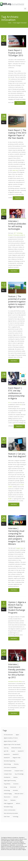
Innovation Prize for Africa (15, 681)
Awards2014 (7, 754)
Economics (16, 783)
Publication (13, 800)
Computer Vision (8, 774)
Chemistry (16, 764)
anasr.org (15, 170)
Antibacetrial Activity (16, 747)
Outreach (15, 797)
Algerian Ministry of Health (10, 741)
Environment (13, 787)
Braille (9, 498)
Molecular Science (19, 793)
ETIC (9, 402)
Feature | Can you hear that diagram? (17, 455)
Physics (5, 800)
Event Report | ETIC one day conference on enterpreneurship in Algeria (16, 393)
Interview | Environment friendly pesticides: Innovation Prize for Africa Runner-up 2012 (17, 671)
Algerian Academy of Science (11, 738)
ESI (21, 404)
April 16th (6, 751)
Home (9, 22)
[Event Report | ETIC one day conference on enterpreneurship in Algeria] (17, 378)
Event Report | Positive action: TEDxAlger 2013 (15, 53)
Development (7, 777)
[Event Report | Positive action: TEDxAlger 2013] (17, 41)
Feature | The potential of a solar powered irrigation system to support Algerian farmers (17, 301)
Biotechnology (7, 764)
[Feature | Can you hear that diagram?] (17, 444)
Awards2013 (21, 751)
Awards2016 (7, 757)
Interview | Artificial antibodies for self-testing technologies (17, 225)
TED (9, 79)
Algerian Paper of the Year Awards (12, 744)
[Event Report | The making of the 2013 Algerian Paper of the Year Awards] (17, 120)
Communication (7, 770)
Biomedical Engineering (9, 761)
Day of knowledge (19, 774)
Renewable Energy (8, 806)
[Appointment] (12, 4)
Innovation (15, 790)
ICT (20, 787)
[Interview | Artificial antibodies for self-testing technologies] (17, 213)
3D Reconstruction (8, 734)
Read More (20, 103)
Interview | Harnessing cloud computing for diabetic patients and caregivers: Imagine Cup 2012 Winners (16, 536)
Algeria (17, 734)
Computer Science (18, 770)
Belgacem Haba (16, 757)
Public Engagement (8, 803)
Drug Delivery (7, 783)
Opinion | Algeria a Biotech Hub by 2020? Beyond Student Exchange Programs (17, 607)
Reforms (18, 803)
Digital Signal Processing (10, 780)
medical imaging (8, 793)
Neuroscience (7, 797)
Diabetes (15, 777)
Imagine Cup (19, 548)
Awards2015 (16, 754)
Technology (15, 816)
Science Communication (9, 810)
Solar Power (7, 816)
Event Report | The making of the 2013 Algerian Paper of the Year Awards (17, 134)
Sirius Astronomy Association (11, 813)
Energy (5, 787)
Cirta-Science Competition (10, 767)
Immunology (7, 790)
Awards (13, 751)
